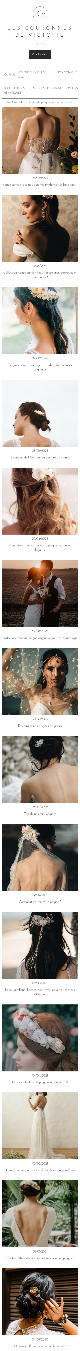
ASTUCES (39, 88)
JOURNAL (9, 74)
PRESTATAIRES (55, 88)
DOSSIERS (71, 88)
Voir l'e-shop (40, 54)
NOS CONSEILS (67, 72)
